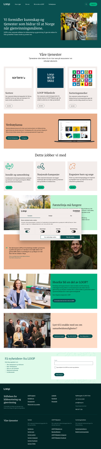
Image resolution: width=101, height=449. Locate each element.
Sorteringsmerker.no (81, 429)
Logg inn (93, 4)
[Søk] (86, 4)
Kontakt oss (31, 398)
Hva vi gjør (18, 4)
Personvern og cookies (34, 404)
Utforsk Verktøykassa (13, 138)
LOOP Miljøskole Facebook (59, 438)
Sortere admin (32, 435)
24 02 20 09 (73, 336)
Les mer (9, 106)
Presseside (54, 401)
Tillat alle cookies (70, 237)
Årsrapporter (31, 401)
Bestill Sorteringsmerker (82, 432)
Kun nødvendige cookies (50, 237)
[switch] (43, 231)
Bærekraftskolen (56, 432)
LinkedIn (54, 395)
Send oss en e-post (59, 336)
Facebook (54, 398)
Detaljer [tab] (50, 215)
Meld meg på (59, 374)
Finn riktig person (84, 336)
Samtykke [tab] (30, 215)
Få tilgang (24, 138)
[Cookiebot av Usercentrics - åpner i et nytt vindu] (74, 211)
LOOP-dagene (31, 395)
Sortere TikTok (31, 444)
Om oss (27, 4)
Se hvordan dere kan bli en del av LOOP (64, 300)
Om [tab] (71, 215)
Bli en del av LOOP (39, 4)
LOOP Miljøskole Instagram (59, 435)
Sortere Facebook (32, 441)
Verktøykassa (52, 4)
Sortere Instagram (33, 438)
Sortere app (31, 432)
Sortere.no (30, 429)
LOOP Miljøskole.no (57, 429)
